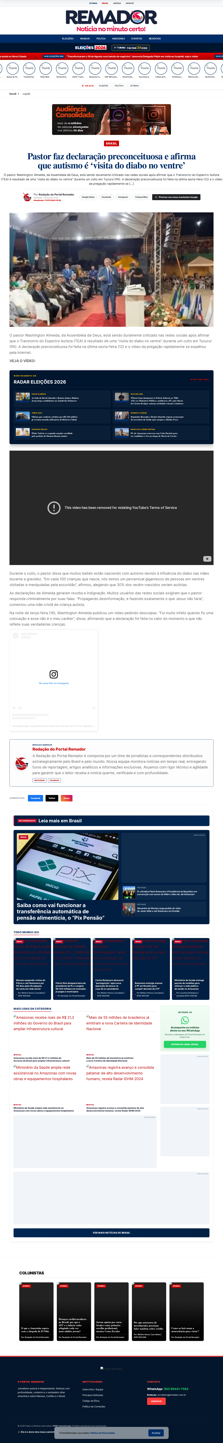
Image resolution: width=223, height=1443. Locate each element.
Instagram (39, 780)
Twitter (51, 798)
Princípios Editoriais (92, 1395)
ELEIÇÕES (68, 38)
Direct (67, 798)
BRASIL (105, 3)
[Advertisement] (163, 857)
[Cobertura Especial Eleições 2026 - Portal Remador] (90, 48)
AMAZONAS (118, 38)
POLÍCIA (101, 38)
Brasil (75, 820)
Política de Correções (93, 1406)
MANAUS (85, 38)
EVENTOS (136, 38)
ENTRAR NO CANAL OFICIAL (185, 1044)
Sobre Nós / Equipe (92, 1389)
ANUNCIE (130, 3)
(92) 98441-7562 (176, 1389)
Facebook (54, 780)
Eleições (103, 85)
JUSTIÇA (117, 3)
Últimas (134, 85)
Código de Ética (90, 1400)
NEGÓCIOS (155, 38)
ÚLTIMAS (93, 3)
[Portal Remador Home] (112, 1368)
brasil (12, 94)
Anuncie (156, 1401)
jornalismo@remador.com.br (172, 1395)
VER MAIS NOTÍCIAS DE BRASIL (111, 1232)
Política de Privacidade (103, 1433)
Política (119, 85)
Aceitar (156, 1433)
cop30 (26, 93)
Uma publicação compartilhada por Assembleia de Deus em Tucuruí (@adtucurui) (54, 726)
